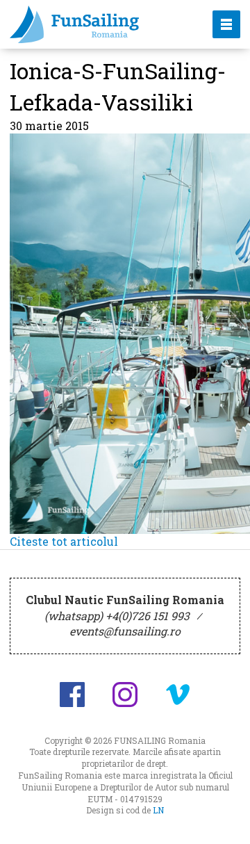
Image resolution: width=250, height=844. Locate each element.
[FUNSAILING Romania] (99, 24)
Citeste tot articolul (64, 541)
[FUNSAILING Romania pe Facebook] (72, 694)
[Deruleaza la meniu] (223, 817)
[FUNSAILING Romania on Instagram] (125, 694)
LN (158, 809)
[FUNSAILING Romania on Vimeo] (177, 694)
